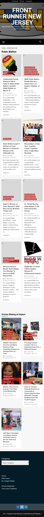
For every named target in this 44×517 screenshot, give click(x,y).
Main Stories (7, 74)
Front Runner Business (10, 335)
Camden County (29, 333)
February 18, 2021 (30, 278)
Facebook (15, 1)
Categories (6, 459)
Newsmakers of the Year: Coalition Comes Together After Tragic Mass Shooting (32, 148)
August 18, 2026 (30, 404)
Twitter (21, 1)
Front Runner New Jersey (22, 16)
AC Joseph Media (9, 93)
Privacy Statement (8, 486)
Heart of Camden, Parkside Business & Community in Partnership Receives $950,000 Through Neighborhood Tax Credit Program (32, 393)
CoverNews (26, 514)
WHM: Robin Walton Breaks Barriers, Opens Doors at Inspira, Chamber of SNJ (32, 83)
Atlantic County (8, 333)
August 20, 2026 (9, 395)
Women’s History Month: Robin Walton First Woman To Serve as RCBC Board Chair (11, 271)
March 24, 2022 (9, 280)
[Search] (40, 41)
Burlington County (30, 197)
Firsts (26, 72)
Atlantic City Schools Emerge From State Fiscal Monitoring (10, 389)
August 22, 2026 (9, 358)
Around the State (29, 67)
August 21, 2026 (30, 353)
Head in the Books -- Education (9, 261)
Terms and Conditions (9, 488)
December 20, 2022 (31, 215)
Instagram (29, 1)
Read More (6, 115)
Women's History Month (31, 74)
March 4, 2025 (29, 93)
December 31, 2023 (31, 157)
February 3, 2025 (9, 157)
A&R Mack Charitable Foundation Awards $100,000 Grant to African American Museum (11, 437)
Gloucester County (30, 261)
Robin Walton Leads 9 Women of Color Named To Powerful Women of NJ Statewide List (11, 148)
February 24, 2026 (9, 95)
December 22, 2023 (10, 215)
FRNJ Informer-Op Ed (30, 335)
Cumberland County (9, 72)
